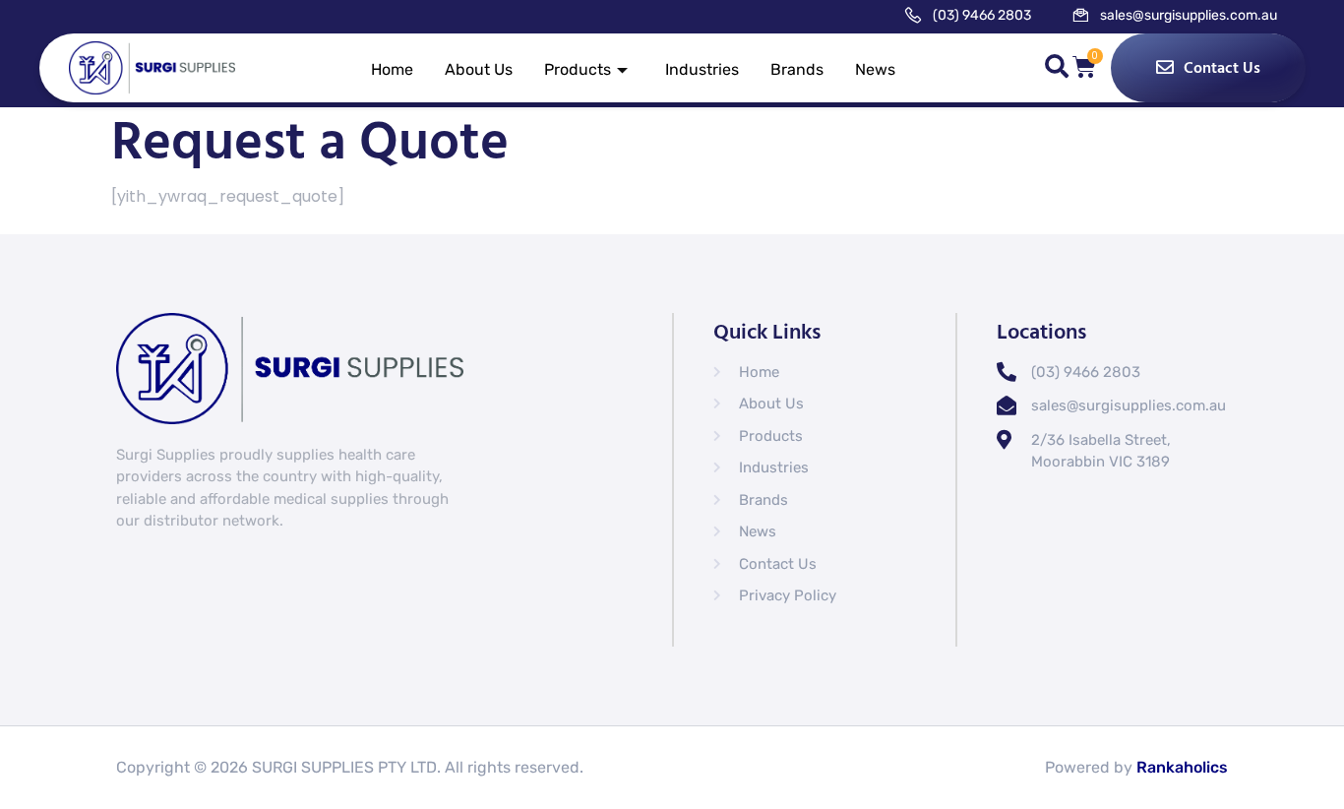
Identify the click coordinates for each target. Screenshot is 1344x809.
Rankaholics (1182, 767)
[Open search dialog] (1056, 70)
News (875, 69)
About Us (479, 69)
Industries (702, 69)
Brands (797, 69)
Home (392, 69)
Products (577, 69)
